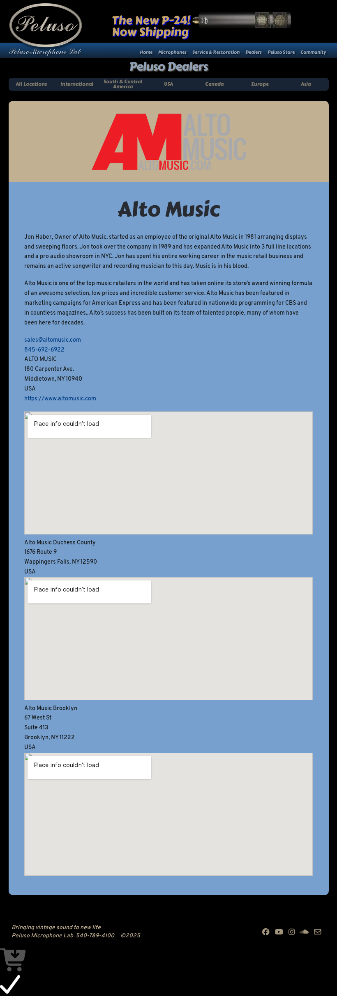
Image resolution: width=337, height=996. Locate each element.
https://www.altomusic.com (60, 398)
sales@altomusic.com (52, 340)
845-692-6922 (44, 350)
